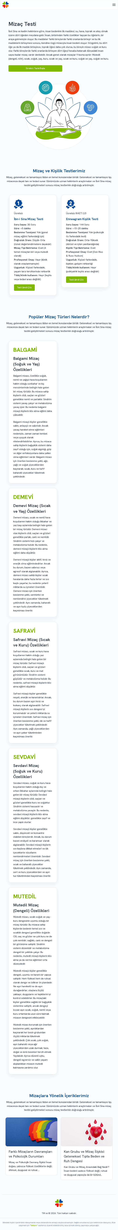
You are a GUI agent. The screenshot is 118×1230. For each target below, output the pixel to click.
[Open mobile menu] (114, 5)
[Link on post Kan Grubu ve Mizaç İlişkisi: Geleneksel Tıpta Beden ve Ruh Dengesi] (86, 1131)
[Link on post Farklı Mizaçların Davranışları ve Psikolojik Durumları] (31, 1131)
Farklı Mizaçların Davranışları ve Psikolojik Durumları (30, 1154)
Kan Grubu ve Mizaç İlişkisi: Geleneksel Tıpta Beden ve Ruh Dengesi (84, 1156)
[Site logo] (5, 4)
